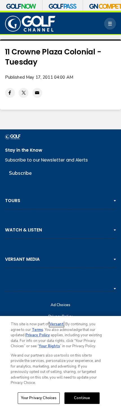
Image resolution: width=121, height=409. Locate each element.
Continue (82, 398)
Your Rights (49, 346)
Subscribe (20, 173)
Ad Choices (60, 305)
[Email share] (37, 93)
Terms (37, 329)
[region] (60, 362)
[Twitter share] (23, 93)
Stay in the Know (23, 150)
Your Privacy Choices (39, 398)
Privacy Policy (37, 335)
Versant (57, 324)
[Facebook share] (10, 93)
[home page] (30, 24)
